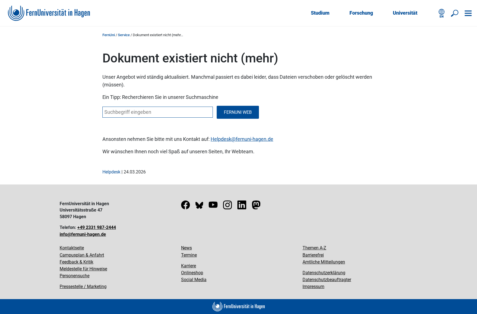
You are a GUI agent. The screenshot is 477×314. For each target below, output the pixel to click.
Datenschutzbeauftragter (327, 279)
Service (124, 35)
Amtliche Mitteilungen (324, 262)
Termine (189, 255)
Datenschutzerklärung (324, 272)
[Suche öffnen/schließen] (454, 13)
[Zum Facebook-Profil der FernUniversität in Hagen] (185, 206)
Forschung (361, 13)
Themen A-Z (314, 247)
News (186, 247)
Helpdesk (221, 139)
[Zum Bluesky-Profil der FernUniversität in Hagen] (199, 206)
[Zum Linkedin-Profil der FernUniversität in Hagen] (241, 206)
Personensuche (74, 275)
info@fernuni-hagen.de (83, 234)
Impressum (313, 286)
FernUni (108, 35)
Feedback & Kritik (76, 262)
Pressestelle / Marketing (83, 286)
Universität (405, 13)
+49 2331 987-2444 (96, 227)
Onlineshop (192, 272)
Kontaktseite (72, 247)
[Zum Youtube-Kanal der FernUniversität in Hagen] (213, 206)
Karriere (188, 265)
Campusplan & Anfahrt (82, 255)
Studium (320, 13)
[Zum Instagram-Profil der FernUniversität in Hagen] (227, 206)
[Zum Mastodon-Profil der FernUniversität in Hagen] (256, 206)
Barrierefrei (313, 255)
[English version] (441, 13)
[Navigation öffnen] (468, 13)
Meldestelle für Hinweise (83, 268)
